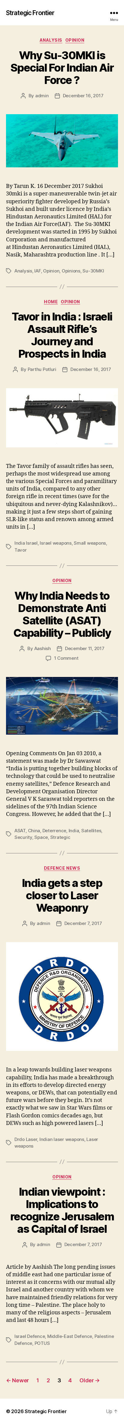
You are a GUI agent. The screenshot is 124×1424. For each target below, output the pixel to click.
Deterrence (54, 830)
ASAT (20, 830)
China (34, 830)
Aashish (42, 648)
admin (42, 95)
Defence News (62, 868)
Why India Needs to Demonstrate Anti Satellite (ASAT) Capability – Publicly (62, 614)
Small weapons (90, 543)
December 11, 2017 (84, 648)
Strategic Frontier (30, 13)
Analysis (51, 40)
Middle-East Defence (69, 1336)
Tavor (20, 550)
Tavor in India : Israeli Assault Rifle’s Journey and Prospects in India (62, 335)
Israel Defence (29, 1336)
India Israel (26, 543)
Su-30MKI (93, 271)
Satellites (91, 830)
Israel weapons (55, 543)
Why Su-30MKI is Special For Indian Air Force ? (62, 68)
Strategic (60, 837)
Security (23, 837)
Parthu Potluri (42, 369)
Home (51, 301)
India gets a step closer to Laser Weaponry (62, 895)
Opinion (75, 40)
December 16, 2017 (83, 95)
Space (41, 837)
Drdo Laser (25, 1139)
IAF (37, 271)
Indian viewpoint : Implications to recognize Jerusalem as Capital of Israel (62, 1210)
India (74, 830)
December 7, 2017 (83, 923)
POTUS (42, 1343)
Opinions (71, 271)
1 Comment (66, 658)
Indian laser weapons (61, 1139)
